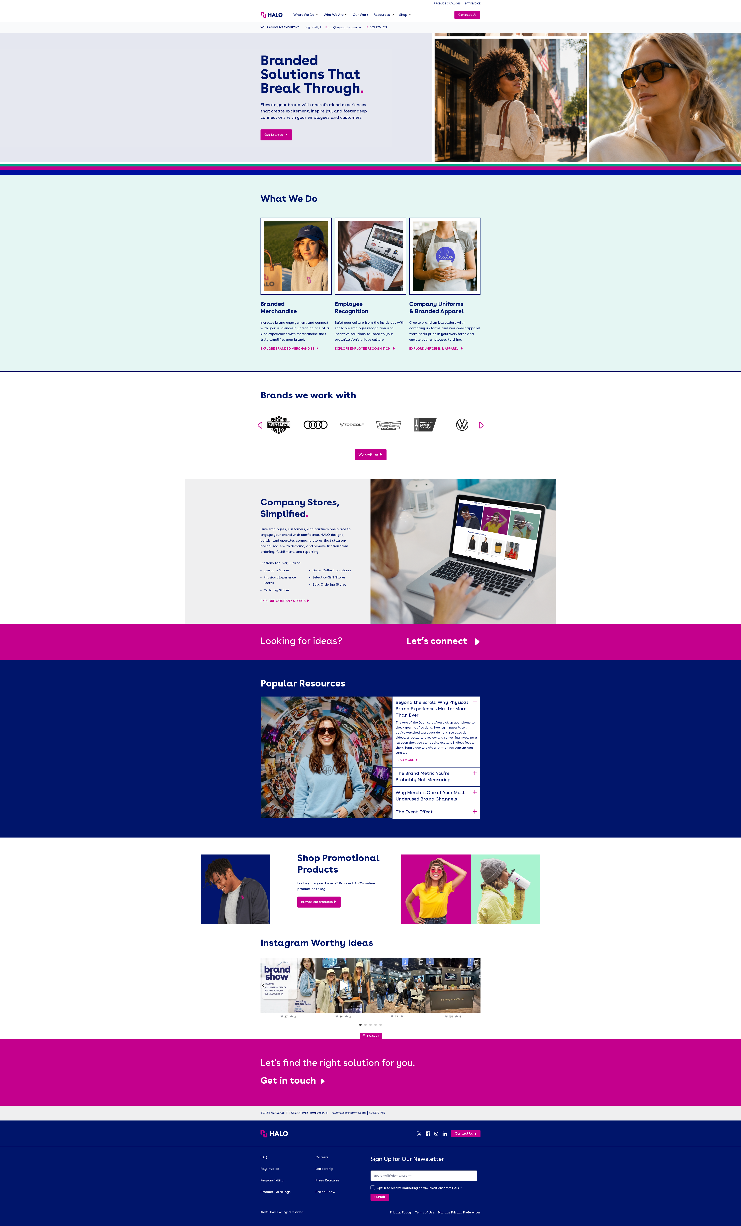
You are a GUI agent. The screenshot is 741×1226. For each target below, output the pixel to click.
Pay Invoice (472, 4)
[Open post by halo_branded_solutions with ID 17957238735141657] (452, 985)
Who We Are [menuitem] (333, 15)
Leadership (324, 1169)
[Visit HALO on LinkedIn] (446, 1133)
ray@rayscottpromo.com (346, 27)
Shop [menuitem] (403, 15)
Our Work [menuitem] (360, 15)
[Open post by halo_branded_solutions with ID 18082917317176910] (397, 985)
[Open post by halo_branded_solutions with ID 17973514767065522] (343, 985)
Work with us (369, 454)
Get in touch (288, 1081)
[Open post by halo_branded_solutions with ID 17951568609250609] (288, 985)
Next (481, 425)
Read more (405, 760)
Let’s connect (436, 641)
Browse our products (317, 902)
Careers (322, 1157)
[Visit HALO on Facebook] (429, 1133)
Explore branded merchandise (288, 348)
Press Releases (327, 1180)
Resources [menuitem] (382, 15)
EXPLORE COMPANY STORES (283, 601)
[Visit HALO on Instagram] (438, 1133)
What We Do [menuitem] (303, 15)
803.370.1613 (378, 27)
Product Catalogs (447, 4)
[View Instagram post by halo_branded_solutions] (311, 1008)
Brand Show (325, 1192)
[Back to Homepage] (274, 1133)
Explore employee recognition (363, 348)
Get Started (274, 135)
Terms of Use (424, 1212)
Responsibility (272, 1180)
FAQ (264, 1157)
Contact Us (467, 15)
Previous (259, 425)
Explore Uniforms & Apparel (434, 348)
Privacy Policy (400, 1212)
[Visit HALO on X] (421, 1133)
